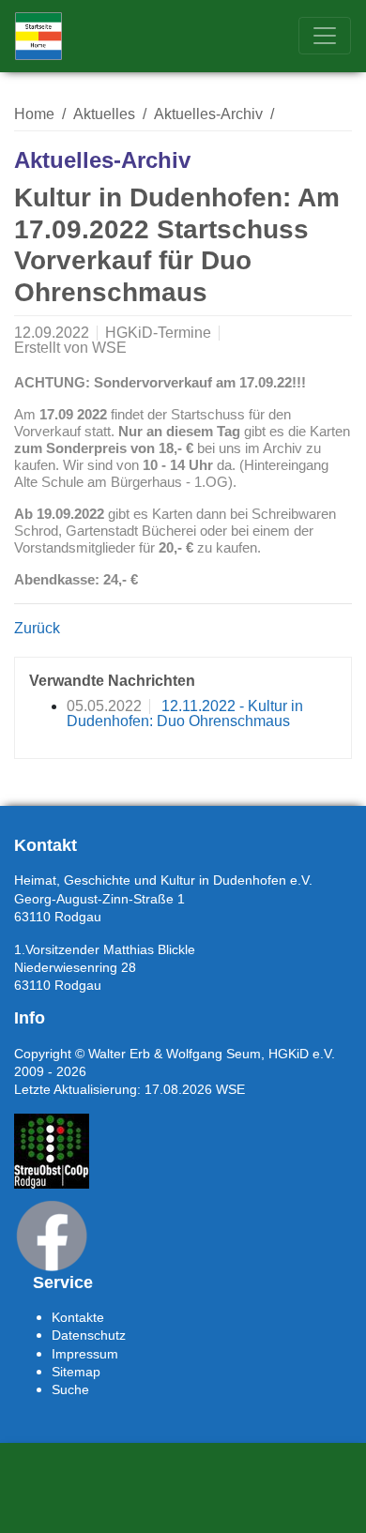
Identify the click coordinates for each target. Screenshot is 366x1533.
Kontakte (78, 1317)
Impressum (85, 1353)
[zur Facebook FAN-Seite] (51, 1235)
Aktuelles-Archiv (208, 114)
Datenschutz (89, 1335)
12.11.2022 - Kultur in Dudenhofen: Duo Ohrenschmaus (185, 713)
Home (34, 114)
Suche (70, 1389)
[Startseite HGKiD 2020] (38, 36)
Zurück (37, 628)
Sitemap (76, 1371)
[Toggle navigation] (324, 35)
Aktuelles (104, 114)
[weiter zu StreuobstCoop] (51, 1151)
